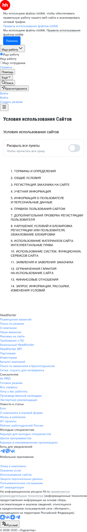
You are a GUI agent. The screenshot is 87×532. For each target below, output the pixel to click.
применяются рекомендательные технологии (35, 493)
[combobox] (9, 524)
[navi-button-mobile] (4, 107)
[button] (4, 93)
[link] (7, 83)
